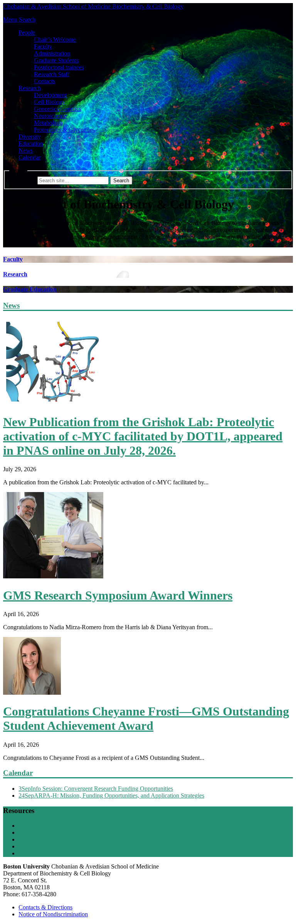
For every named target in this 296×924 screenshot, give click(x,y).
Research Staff (51, 74)
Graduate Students (56, 60)
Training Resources (42, 832)
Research (29, 88)
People (26, 32)
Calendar (29, 157)
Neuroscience (50, 116)
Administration (52, 53)
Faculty (43, 46)
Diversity (29, 136)
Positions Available (41, 846)
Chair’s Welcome (55, 39)
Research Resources (42, 825)
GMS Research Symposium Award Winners (117, 595)
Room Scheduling (40, 853)
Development (50, 95)
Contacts (44, 81)
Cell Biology (49, 102)
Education (30, 143)
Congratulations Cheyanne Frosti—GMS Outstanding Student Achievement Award (146, 718)
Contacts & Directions (45, 907)
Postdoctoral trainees (59, 67)
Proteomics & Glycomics (64, 129)
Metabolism (48, 122)
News (25, 150)
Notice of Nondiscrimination (53, 914)
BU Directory (35, 839)
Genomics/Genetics (57, 109)
